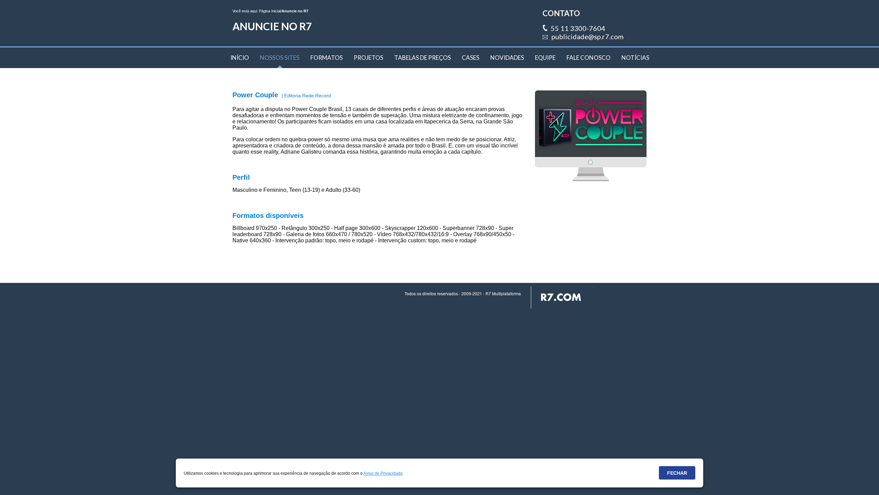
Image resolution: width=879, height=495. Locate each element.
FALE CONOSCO (588, 57)
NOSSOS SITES (279, 57)
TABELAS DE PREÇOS (422, 57)
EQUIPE (545, 57)
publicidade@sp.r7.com (587, 36)
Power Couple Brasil (317, 109)
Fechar (677, 473)
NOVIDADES (507, 57)
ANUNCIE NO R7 (272, 26)
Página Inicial (270, 11)
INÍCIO (239, 57)
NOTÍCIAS (635, 57)
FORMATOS (326, 57)
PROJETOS (368, 57)
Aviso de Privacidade (383, 473)
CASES (470, 57)
